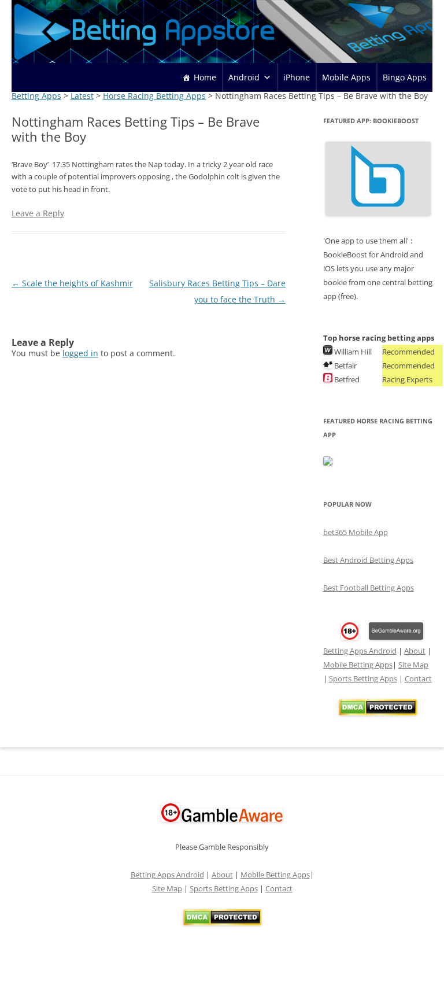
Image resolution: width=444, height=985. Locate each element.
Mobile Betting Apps (358, 664)
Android (244, 77)
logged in (80, 353)
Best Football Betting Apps (368, 587)
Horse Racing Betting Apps (154, 95)
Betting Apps (36, 95)
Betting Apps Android (360, 650)
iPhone (296, 77)
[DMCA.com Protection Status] (378, 712)
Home (205, 77)
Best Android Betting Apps (368, 560)
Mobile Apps (346, 77)
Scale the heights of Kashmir (72, 283)
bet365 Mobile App (355, 532)
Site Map (413, 664)
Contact (418, 678)
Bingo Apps (405, 77)
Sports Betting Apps (363, 678)
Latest (82, 95)
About (415, 650)
